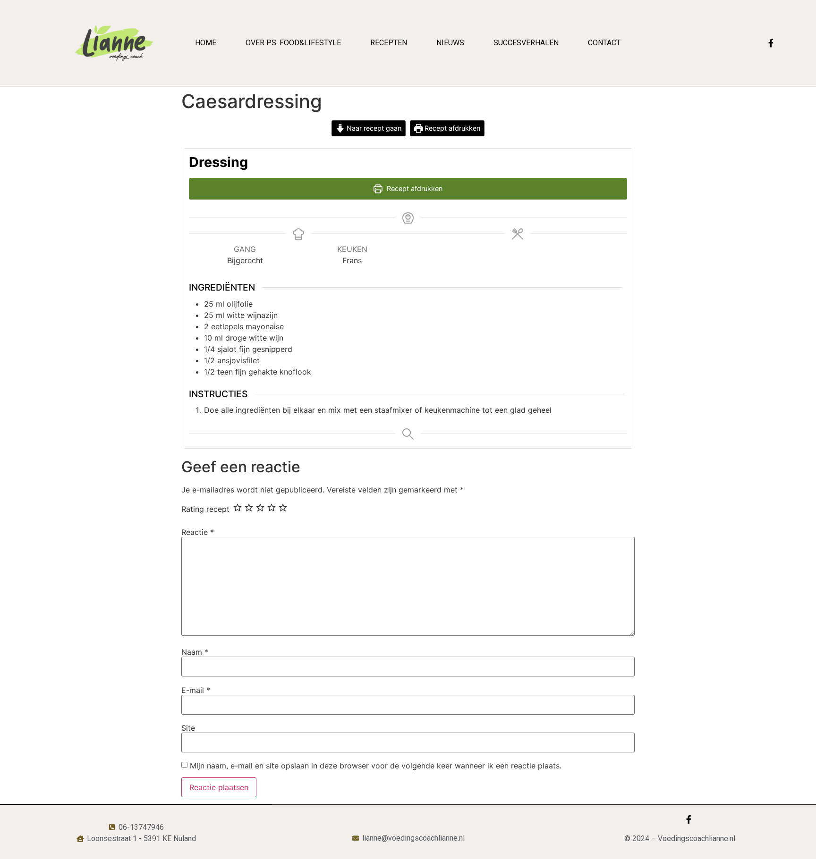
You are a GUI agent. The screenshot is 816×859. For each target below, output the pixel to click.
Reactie (197, 532)
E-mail (195, 690)
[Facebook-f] (771, 43)
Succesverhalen (526, 42)
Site (188, 728)
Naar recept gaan (373, 128)
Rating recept (205, 509)
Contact (604, 42)
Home (205, 42)
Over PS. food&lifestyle (293, 42)
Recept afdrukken (451, 128)
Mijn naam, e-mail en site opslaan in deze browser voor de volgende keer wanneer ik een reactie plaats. (375, 765)
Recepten (388, 42)
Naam (194, 652)
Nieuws (450, 42)
